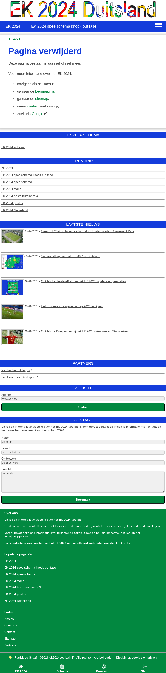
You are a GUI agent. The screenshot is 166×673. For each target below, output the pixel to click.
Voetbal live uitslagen (15, 370)
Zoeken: (7, 394)
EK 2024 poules (12, 203)
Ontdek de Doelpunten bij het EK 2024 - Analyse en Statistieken (84, 331)
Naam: (5, 437)
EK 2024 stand (11, 189)
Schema (62, 671)
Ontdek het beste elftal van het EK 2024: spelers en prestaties (83, 281)
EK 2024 (7, 167)
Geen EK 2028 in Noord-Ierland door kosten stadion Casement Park (87, 231)
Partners (10, 645)
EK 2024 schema (13, 147)
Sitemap (10, 638)
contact (33, 106)
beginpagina (44, 91)
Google (37, 114)
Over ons (10, 625)
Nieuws (9, 618)
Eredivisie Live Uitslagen (18, 377)
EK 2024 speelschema (16, 182)
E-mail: (6, 448)
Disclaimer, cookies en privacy (136, 657)
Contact (9, 632)
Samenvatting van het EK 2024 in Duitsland (70, 256)
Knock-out (104, 671)
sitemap (41, 99)
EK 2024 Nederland (14, 210)
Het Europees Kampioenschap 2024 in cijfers (72, 306)
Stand (145, 671)
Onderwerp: (9, 458)
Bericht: (6, 469)
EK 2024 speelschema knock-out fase (27, 175)
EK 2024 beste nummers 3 (19, 196)
